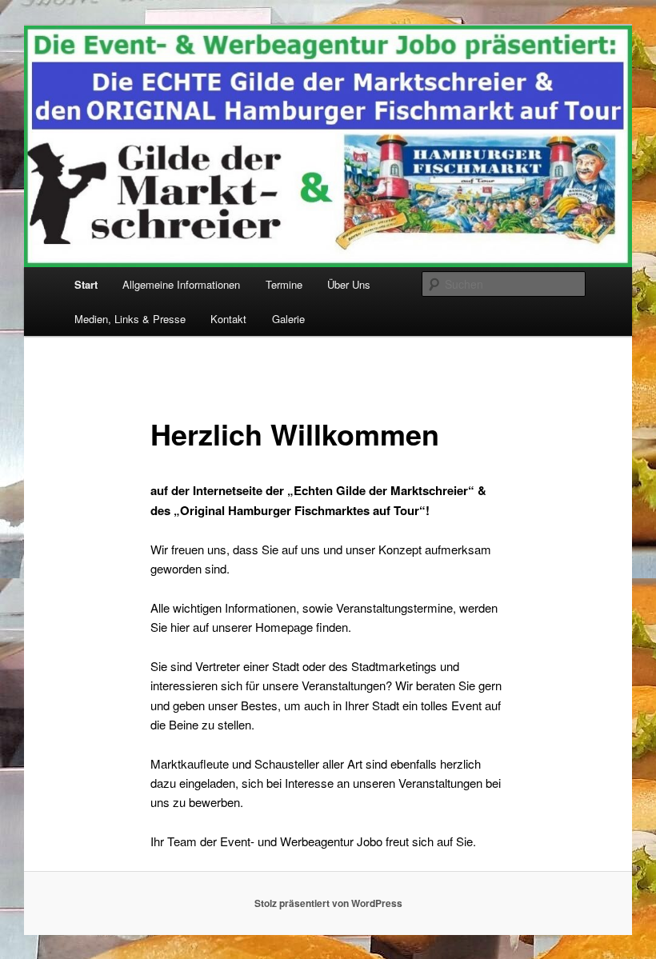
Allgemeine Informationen (181, 284)
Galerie (288, 318)
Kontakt (228, 318)
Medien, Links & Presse (130, 318)
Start (86, 284)
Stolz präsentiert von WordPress (328, 903)
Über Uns (348, 284)
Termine (284, 284)
